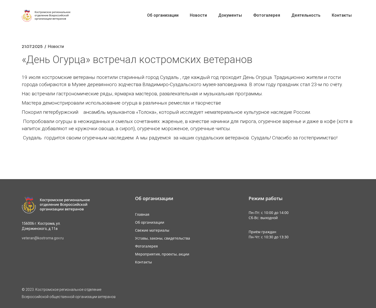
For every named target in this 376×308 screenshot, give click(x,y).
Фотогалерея (146, 246)
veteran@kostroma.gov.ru (43, 238)
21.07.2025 (32, 46)
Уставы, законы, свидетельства (162, 238)
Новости (56, 46)
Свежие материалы (152, 230)
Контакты (143, 262)
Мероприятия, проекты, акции (162, 254)
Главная (142, 214)
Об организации (149, 222)
